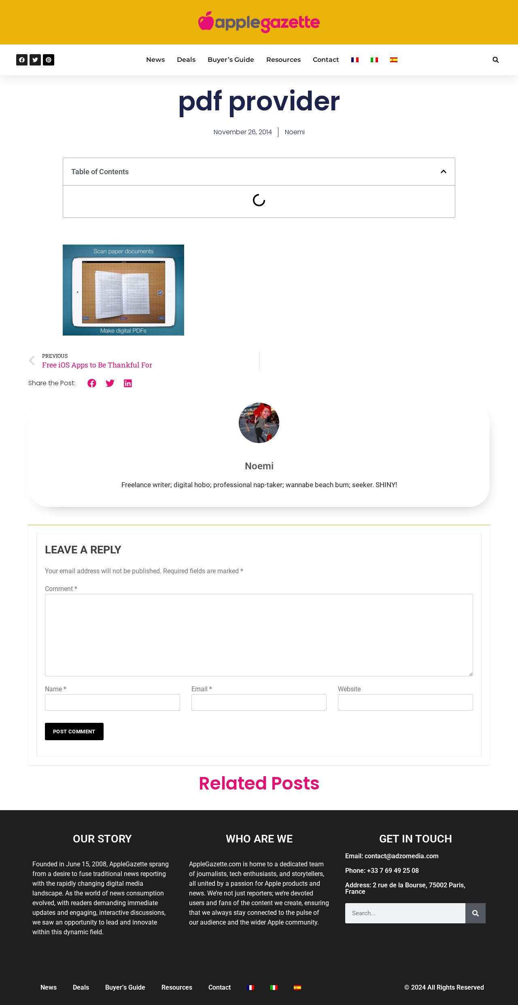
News (155, 59)
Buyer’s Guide (231, 59)
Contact (326, 59)
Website (349, 689)
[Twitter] (35, 59)
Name (55, 689)
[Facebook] (22, 59)
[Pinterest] (48, 59)
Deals (186, 59)
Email (201, 689)
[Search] (475, 913)
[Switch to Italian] (374, 60)
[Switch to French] (355, 60)
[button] (495, 60)
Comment (61, 589)
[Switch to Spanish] (393, 60)
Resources (283, 59)
